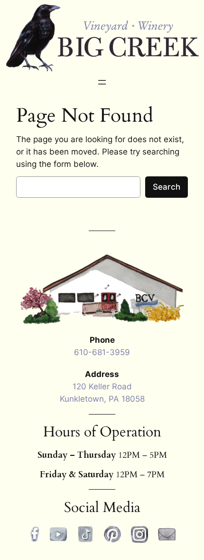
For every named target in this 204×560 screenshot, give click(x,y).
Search (166, 187)
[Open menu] (102, 82)
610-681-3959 (102, 352)
